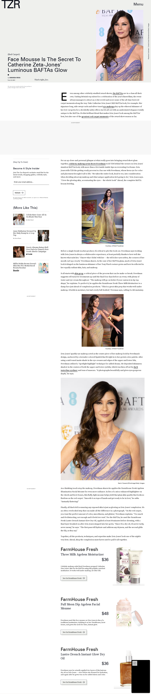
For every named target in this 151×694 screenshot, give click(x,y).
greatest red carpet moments (95, 116)
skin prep (78, 273)
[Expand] (133, 662)
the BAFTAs (118, 93)
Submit (17, 193)
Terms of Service (44, 197)
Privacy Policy (18, 198)
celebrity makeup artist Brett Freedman (87, 163)
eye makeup (108, 106)
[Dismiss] (147, 662)
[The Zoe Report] (11, 4)
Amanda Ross (14, 77)
